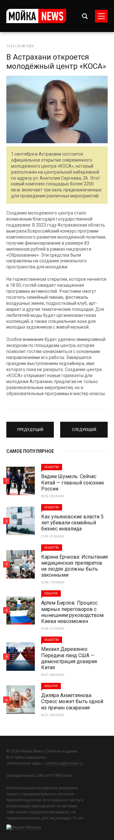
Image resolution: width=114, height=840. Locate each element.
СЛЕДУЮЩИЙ (84, 427)
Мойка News (36, 16)
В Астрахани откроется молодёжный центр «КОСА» (56, 62)
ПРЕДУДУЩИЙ (30, 427)
